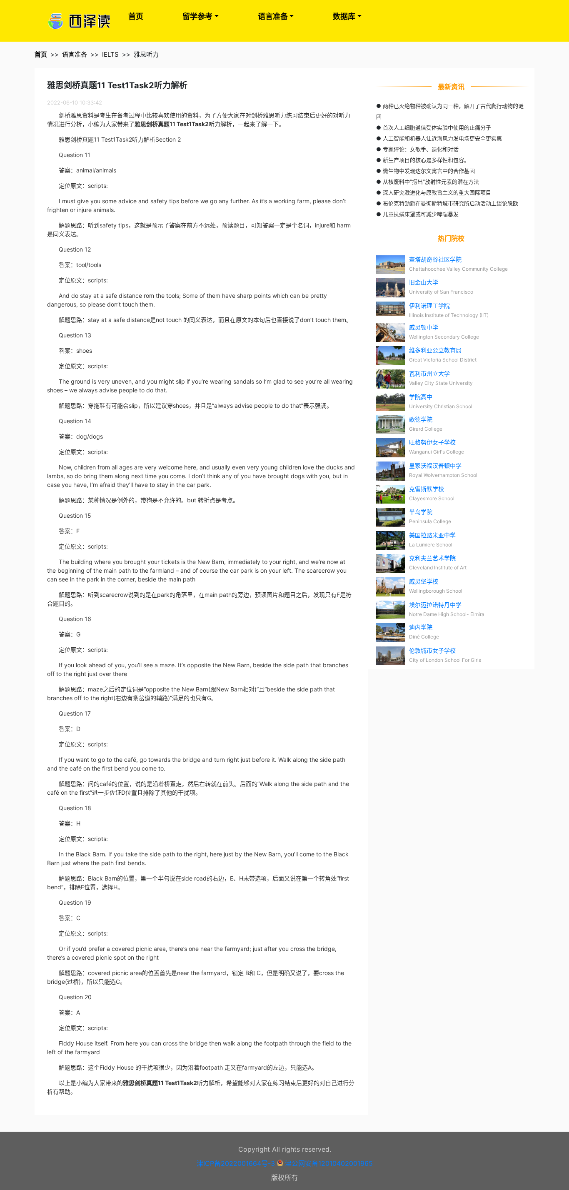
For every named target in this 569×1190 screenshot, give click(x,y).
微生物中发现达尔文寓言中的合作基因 (429, 170)
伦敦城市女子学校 (432, 650)
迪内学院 (420, 627)
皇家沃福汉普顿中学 (435, 465)
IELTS (110, 54)
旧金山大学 (423, 282)
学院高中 (420, 396)
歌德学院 (420, 419)
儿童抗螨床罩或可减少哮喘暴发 (421, 214)
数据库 (344, 16)
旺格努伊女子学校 (432, 442)
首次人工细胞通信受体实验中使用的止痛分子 (437, 127)
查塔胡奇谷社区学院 (435, 259)
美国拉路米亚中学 (432, 535)
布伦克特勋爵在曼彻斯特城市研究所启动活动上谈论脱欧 (450, 203)
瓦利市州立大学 (429, 373)
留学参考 (197, 16)
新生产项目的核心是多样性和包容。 (426, 160)
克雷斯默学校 (426, 488)
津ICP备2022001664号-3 (236, 1163)
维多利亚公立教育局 (435, 350)
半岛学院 (420, 511)
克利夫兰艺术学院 (432, 557)
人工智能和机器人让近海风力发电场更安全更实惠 (442, 138)
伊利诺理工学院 (429, 305)
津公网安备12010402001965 (329, 1163)
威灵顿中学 (423, 327)
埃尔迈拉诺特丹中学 (435, 604)
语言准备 (273, 16)
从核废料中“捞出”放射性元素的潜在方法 (431, 181)
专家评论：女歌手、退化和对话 (421, 149)
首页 (135, 16)
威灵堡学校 (423, 581)
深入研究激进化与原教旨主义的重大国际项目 (437, 192)
